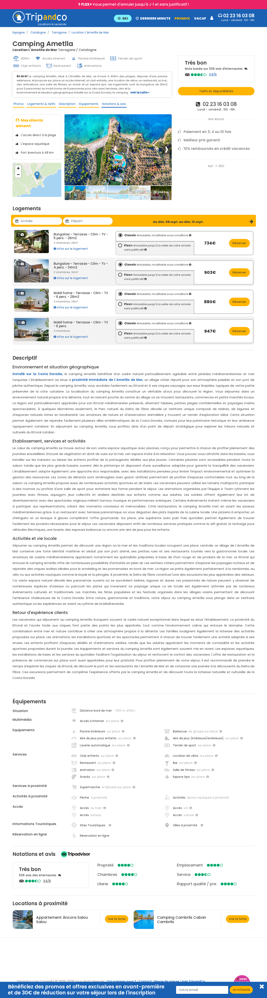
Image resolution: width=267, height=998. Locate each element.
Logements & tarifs (41, 104)
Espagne (19, 32)
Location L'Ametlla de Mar (90, 32)
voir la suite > (140, 92)
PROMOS (182, 18)
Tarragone (59, 32)
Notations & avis (114, 104)
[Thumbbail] (75, 193)
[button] (163, 18)
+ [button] (18, 168)
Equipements (88, 104)
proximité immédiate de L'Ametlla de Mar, (107, 380)
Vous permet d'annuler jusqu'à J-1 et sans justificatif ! (135, 4)
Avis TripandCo (193, 981)
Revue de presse (166, 981)
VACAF (200, 18)
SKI (125, 18)
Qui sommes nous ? (121, 981)
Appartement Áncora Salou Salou (62, 919)
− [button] (18, 174)
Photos (19, 104)
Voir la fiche (117, 919)
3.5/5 (213, 74)
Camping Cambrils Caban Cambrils (181, 919)
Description (67, 104)
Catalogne (38, 32)
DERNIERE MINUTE (155, 18)
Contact (145, 981)
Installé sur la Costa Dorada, (38, 374)
